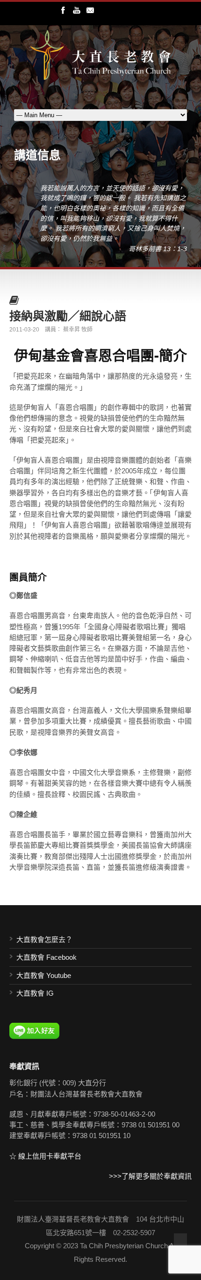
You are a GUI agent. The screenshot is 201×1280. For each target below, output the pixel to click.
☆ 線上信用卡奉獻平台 (45, 1156)
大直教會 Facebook (46, 957)
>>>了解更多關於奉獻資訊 (150, 1176)
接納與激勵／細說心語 (67, 315)
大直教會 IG (35, 993)
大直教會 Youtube (43, 975)
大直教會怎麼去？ (44, 939)
